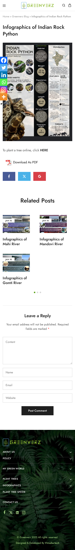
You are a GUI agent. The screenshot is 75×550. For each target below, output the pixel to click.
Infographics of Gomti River (15, 280)
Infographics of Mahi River (15, 242)
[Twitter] (3, 67)
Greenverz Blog (20, 16)
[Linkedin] (3, 75)
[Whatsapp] (3, 82)
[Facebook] (3, 60)
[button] (34, 292)
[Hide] (1, 103)
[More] (3, 96)
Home (6, 16)
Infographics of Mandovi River (52, 242)
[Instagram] (3, 89)
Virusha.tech (52, 543)
